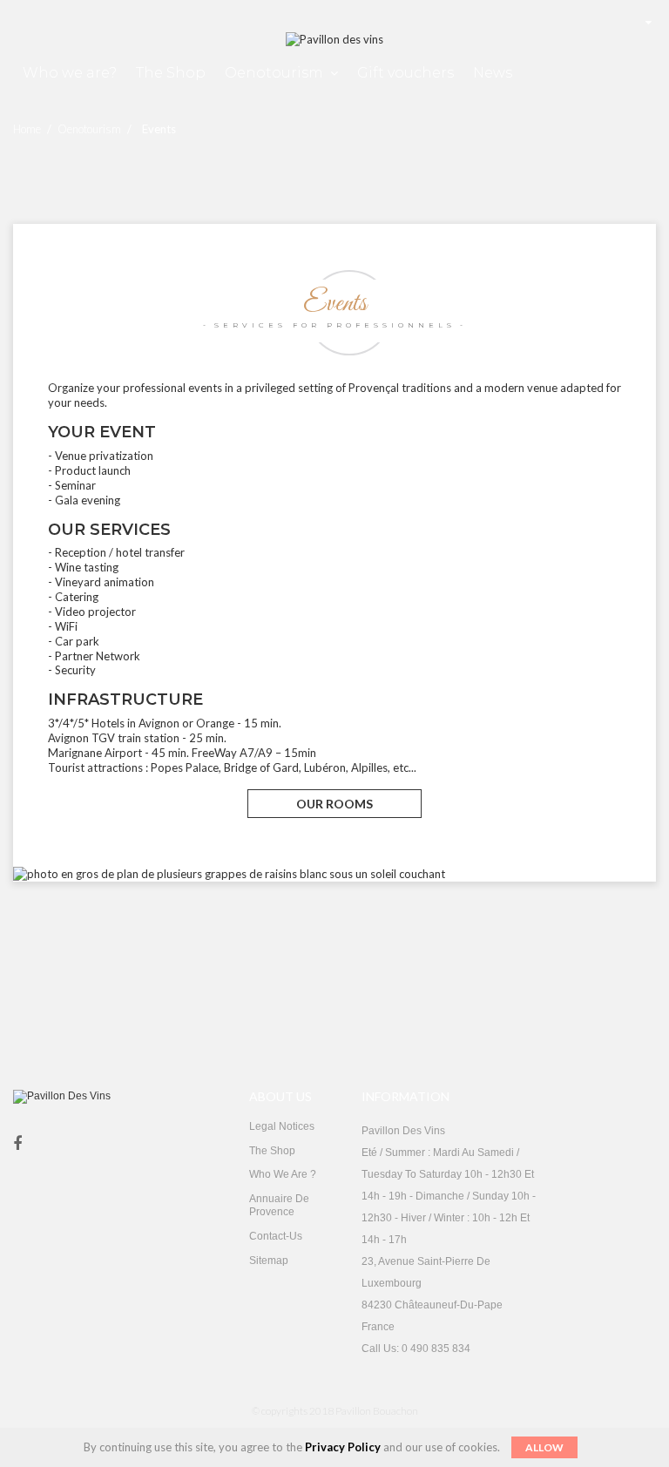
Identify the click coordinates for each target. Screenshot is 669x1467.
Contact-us (275, 1236)
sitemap (268, 1260)
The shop (272, 1151)
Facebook (17, 1144)
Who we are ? (282, 1174)
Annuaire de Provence (279, 1206)
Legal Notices (281, 1126)
